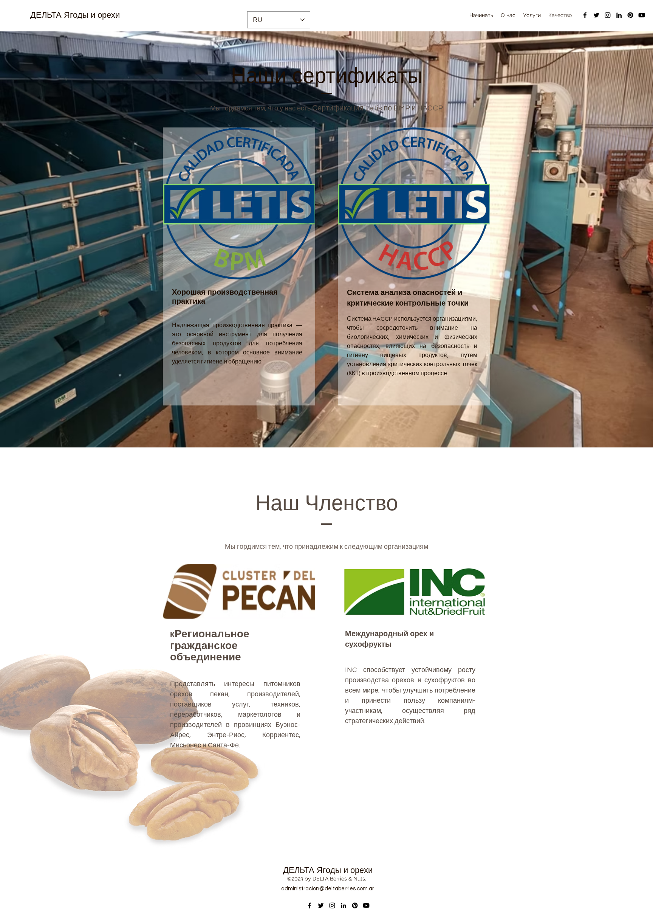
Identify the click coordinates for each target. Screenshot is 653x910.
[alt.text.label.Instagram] (607, 15)
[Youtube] (641, 15)
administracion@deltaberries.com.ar (327, 888)
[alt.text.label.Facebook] (585, 15)
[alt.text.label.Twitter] (596, 15)
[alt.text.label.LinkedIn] (619, 15)
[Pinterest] (630, 15)
